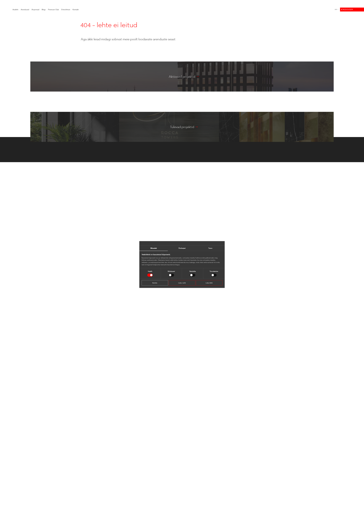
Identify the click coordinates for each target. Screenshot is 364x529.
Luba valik (182, 283)
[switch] (171, 275)
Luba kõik (209, 283)
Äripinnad (35, 9)
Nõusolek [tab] (153, 248)
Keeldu (154, 283)
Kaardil (148, 333)
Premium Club (53, 9)
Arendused (25, 9)
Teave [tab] (210, 248)
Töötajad (168, 333)
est (336, 9)
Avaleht (15, 9)
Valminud (149, 330)
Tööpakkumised (170, 336)
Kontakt (76, 9)
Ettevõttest (65, 9)
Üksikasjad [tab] (182, 248)
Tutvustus (169, 330)
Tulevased (149, 327)
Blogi (44, 9)
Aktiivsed (148, 324)
